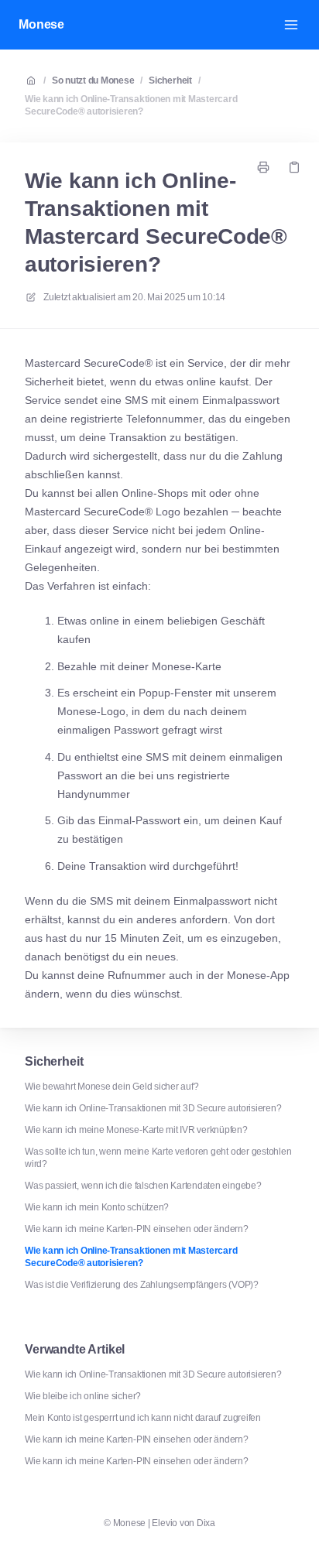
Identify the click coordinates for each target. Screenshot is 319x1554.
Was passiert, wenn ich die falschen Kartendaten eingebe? (143, 1185)
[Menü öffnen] (291, 24)
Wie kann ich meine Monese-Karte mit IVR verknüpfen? (136, 1129)
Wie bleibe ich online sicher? (83, 1396)
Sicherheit (170, 80)
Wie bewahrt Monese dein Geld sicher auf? (111, 1086)
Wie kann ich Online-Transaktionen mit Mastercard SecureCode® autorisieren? (131, 105)
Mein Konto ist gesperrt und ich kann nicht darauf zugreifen (143, 1417)
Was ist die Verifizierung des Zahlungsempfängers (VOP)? (142, 1284)
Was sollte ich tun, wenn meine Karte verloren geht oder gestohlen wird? (158, 1157)
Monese (41, 24)
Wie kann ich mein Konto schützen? (97, 1207)
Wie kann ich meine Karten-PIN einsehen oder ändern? (137, 1229)
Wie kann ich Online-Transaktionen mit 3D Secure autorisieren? (153, 1108)
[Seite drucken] (263, 167)
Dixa (206, 1523)
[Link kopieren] (294, 167)
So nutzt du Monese (93, 80)
